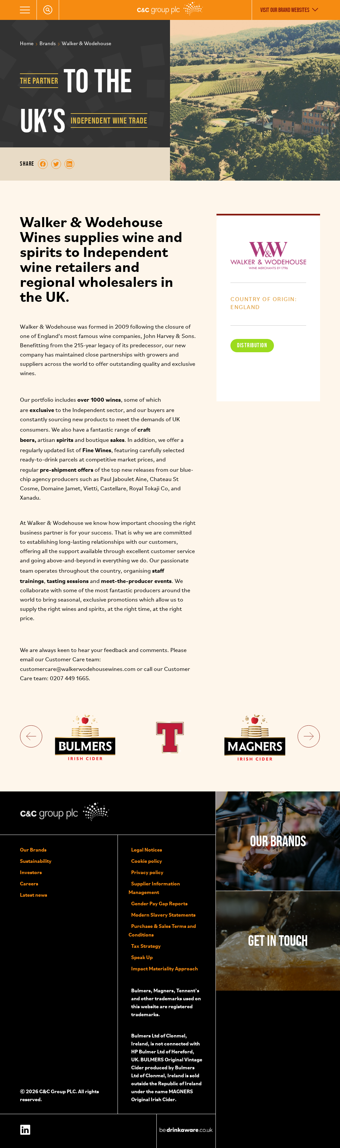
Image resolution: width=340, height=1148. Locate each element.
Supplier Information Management (154, 888)
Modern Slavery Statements (163, 914)
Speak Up (142, 957)
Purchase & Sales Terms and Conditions (162, 930)
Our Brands (33, 849)
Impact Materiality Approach (164, 968)
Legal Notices (146, 849)
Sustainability (35, 860)
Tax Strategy (146, 945)
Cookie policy (146, 860)
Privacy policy (147, 872)
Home (27, 43)
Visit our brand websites (284, 10)
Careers (29, 883)
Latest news (33, 894)
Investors (31, 872)
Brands (48, 43)
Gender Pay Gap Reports (159, 903)
